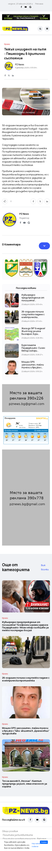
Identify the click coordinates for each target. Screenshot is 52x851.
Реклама (39, 3)
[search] (40, 29)
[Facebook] (21, 7)
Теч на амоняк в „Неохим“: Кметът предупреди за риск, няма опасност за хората (24, 784)
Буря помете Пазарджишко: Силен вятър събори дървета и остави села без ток (33, 351)
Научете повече (36, 845)
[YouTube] (26, 7)
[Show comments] (44, 245)
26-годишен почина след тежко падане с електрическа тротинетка (33, 315)
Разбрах (44, 842)
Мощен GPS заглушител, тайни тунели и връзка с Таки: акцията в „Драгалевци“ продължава (25, 730)
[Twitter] (9, 75)
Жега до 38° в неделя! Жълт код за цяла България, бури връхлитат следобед (33, 332)
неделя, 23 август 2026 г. (20, 3)
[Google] (30, 7)
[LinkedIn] (13, 75)
